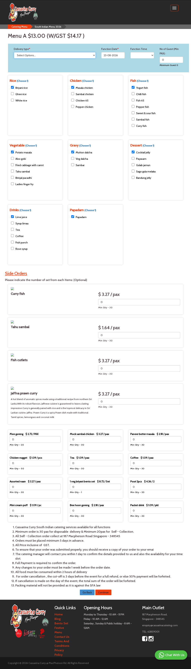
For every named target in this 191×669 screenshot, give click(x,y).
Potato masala (23, 152)
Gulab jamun (143, 165)
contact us (61, 637)
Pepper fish (142, 107)
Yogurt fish (142, 87)
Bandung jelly (143, 178)
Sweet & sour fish (146, 113)
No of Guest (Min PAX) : (169, 51)
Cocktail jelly (143, 152)
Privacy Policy (59, 652)
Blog (57, 619)
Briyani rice (21, 87)
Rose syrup (21, 249)
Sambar (80, 165)
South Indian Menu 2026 (48, 26)
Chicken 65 (82, 100)
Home (58, 614)
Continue (103, 592)
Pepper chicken (84, 107)
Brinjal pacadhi (23, 178)
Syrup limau (22, 223)
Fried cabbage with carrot (29, 165)
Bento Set (61, 623)
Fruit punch (21, 242)
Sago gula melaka (146, 171)
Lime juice (21, 217)
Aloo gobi (20, 158)
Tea (17, 229)
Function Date (110, 49)
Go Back (87, 592)
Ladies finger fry (24, 184)
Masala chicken (84, 87)
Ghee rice (20, 94)
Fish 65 (140, 100)
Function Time (138, 49)
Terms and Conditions (61, 643)
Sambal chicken (85, 94)
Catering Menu (19, 26)
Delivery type (22, 49)
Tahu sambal (22, 171)
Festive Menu (59, 630)
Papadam (81, 217)
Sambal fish (142, 119)
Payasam (141, 158)
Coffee (19, 236)
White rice (21, 100)
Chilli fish (141, 94)
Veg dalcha (82, 158)
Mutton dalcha (84, 152)
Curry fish (141, 126)
